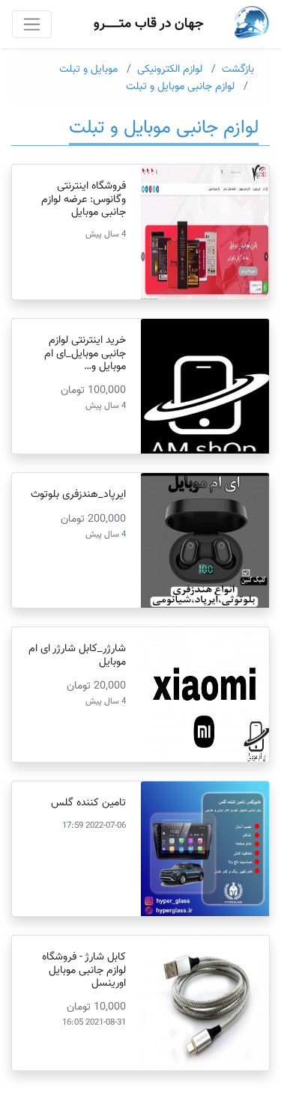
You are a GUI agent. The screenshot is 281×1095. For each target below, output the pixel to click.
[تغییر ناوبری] (32, 24)
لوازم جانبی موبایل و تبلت (180, 86)
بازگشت (238, 69)
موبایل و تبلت (88, 69)
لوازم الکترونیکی (169, 69)
